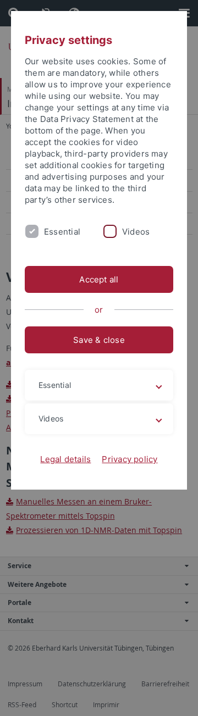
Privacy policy (129, 459)
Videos (136, 231)
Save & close (99, 340)
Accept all (98, 279)
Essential (62, 231)
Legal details (65, 459)
